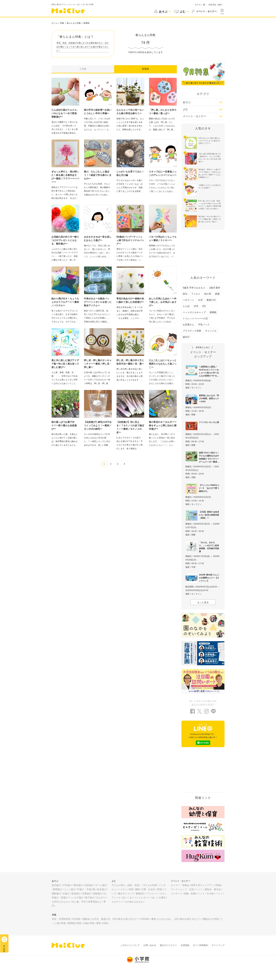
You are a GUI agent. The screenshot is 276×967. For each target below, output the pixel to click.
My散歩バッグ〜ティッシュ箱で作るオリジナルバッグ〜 (130, 240)
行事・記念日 (148, 889)
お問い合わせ (149, 945)
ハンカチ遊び (76, 897)
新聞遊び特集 (74, 923)
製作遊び (78, 885)
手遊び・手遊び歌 (86, 889)
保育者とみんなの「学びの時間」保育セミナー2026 (209, 398)
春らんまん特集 (74, 23)
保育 (131, 889)
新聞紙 (213, 312)
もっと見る (203, 602)
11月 (200, 300)
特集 (62, 23)
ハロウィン (188, 300)
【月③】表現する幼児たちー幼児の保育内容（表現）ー (209, 515)
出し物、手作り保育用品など (87, 902)
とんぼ (186, 306)
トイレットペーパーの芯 (195, 318)
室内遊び (56, 885)
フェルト (195, 294)
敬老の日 (211, 300)
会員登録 (185, 945)
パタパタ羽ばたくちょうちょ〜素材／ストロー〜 (163, 238)
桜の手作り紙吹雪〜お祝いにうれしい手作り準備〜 (98, 112)
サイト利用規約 (200, 945)
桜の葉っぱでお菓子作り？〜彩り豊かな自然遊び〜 (64, 425)
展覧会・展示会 (213, 889)
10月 (195, 306)
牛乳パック (204, 324)
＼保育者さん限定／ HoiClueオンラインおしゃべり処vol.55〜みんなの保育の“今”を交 (209, 371)
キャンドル (210, 331)
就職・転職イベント (194, 893)
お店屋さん (188, 324)
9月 (204, 306)
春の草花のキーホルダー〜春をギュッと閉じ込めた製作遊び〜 (163, 425)
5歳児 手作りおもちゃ (194, 288)
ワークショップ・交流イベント (187, 889)
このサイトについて (130, 945)
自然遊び (89, 885)
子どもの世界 (150, 885)
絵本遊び (101, 889)
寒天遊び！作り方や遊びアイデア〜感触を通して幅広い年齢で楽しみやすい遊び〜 (209, 219)
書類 (137, 889)
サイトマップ (218, 945)
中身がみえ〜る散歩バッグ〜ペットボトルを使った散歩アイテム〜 (98, 302)
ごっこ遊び (69, 889)
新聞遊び (57, 889)
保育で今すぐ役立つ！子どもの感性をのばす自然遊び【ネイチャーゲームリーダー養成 (209, 457)
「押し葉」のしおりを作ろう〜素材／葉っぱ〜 (163, 112)
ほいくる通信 (159, 897)
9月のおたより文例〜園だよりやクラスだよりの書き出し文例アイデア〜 (209, 140)
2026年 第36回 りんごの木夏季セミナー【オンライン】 (209, 578)
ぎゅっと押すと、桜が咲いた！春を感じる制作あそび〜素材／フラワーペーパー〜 (65, 176)
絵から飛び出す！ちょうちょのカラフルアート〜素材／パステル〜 (65, 302)
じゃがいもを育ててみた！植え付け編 (130, 173)
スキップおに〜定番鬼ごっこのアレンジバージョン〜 (163, 173)
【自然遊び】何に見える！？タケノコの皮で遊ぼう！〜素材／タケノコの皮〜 (130, 427)
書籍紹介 (140, 893)
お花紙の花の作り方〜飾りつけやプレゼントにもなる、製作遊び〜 (65, 240)
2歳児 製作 (214, 288)
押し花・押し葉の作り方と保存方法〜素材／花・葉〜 (130, 362)
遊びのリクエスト (168, 945)
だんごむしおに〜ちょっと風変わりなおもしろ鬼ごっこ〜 (163, 363)
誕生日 (186, 337)
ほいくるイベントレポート (136, 897)
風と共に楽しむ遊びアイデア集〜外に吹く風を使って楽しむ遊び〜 (65, 363)
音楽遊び (75, 893)
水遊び (66, 893)
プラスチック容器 (192, 331)
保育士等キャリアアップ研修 (206, 885)
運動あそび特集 (211, 919)
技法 (185, 294)
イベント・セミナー (194, 116)
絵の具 (207, 294)
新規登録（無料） (216, 5)
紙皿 (217, 294)
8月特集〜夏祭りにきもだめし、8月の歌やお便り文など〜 (171, 919)
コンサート (176, 893)
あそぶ (187, 102)
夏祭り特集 (102, 923)
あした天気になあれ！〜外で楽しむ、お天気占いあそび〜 (163, 302)
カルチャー (117, 902)
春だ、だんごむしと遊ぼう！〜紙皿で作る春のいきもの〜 (98, 175)
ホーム (54, 23)
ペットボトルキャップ (194, 312)
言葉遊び (86, 893)
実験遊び (97, 893)
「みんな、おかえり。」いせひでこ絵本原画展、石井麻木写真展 (209, 547)
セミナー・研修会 (180, 885)
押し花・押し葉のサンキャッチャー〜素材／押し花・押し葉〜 (98, 363)
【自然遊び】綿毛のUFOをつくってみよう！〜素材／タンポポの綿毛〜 (98, 425)
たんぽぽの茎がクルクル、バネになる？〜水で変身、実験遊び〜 (65, 113)
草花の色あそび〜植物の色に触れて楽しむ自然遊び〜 (130, 300)
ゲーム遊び (101, 885)
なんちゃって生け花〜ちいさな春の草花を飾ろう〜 (130, 112)
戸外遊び (67, 885)
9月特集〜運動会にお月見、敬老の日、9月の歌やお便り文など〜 (105, 919)
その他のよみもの (134, 902)
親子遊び (89, 897)
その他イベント (214, 893)
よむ (185, 109)
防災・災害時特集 (61, 919)
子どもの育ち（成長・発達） (126, 885)
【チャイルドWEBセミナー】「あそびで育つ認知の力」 (209, 488)
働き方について (126, 893)
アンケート (152, 893)
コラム (123, 889)
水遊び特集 (89, 923)
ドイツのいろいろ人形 (209, 422)
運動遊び (56, 893)
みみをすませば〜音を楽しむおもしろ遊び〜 (98, 238)
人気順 (82, 69)
